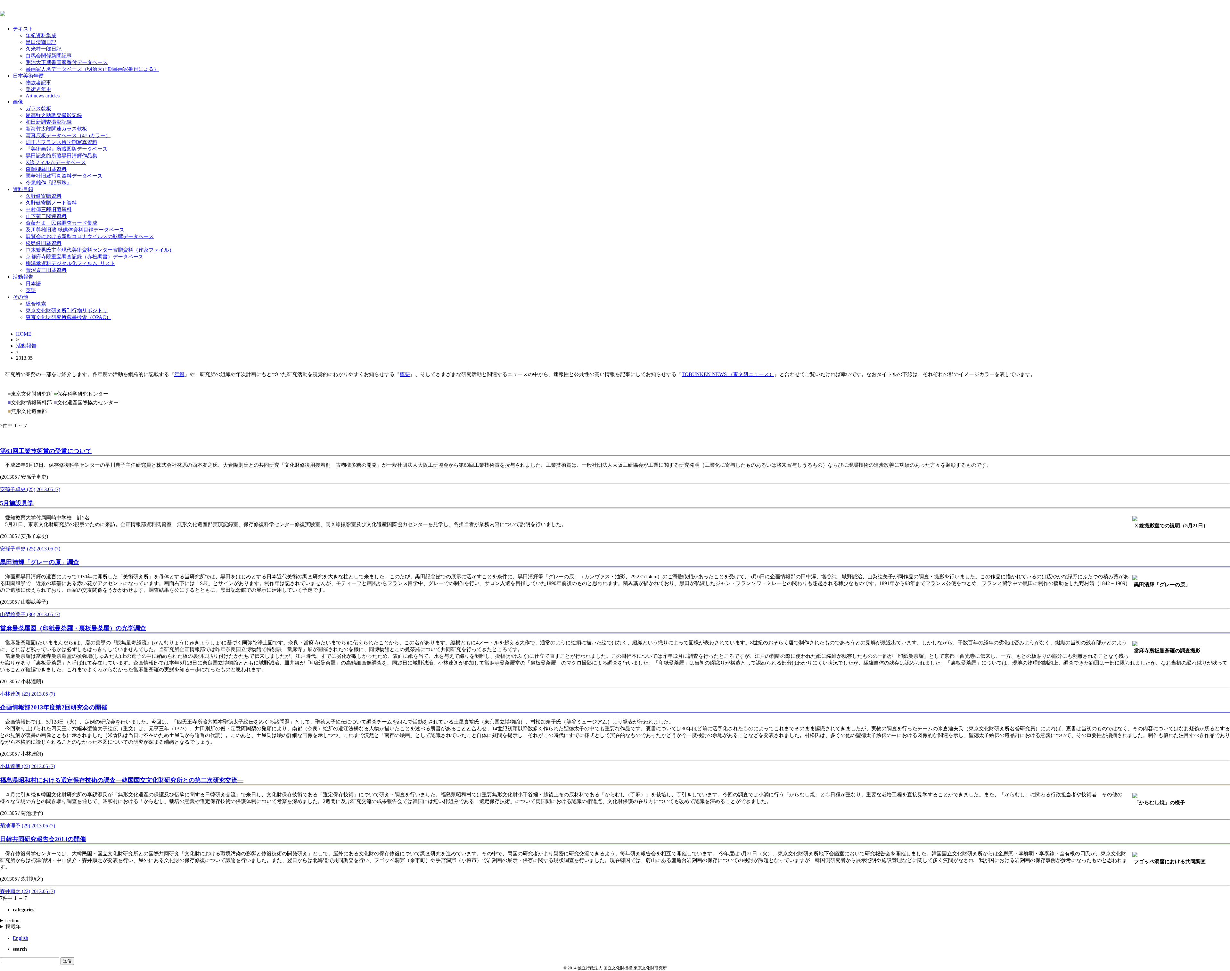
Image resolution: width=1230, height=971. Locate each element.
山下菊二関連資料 (46, 216)
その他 (20, 297)
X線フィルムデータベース (56, 162)
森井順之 (15, 891)
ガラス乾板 (38, 108)
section (12, 920)
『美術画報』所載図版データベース (67, 149)
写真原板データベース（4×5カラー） (68, 135)
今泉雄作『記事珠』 (49, 182)
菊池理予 (15, 825)
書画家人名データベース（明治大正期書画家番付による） (92, 69)
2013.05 (48, 489)
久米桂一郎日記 (44, 49)
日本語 (33, 283)
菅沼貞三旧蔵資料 (46, 270)
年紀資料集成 (41, 35)
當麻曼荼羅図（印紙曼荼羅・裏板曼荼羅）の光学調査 (73, 628)
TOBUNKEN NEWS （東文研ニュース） (728, 374)
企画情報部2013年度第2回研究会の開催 (53, 707)
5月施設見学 (17, 503)
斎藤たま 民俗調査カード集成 (61, 223)
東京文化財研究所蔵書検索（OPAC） (68, 317)
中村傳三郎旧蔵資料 (49, 209)
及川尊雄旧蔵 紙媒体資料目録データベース (75, 229)
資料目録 (23, 189)
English (20, 938)
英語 (31, 290)
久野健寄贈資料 (44, 196)
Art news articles (43, 95)
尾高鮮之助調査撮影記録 (54, 115)
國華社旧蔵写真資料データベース (64, 176)
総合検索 (36, 303)
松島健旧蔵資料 (44, 243)
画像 (18, 102)
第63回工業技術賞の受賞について (46, 451)
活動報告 (23, 277)
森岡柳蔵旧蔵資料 (46, 169)
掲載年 (13, 926)
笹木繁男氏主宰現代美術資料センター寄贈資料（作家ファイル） (100, 250)
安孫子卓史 (17, 489)
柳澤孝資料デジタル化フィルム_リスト (70, 263)
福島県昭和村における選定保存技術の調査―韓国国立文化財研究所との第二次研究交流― (121, 780)
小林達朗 (15, 694)
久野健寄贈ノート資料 (51, 202)
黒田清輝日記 (41, 42)
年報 (179, 374)
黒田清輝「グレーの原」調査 (39, 562)
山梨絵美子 (17, 614)
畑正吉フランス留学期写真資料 (61, 142)
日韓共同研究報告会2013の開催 (43, 839)
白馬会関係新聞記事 (49, 55)
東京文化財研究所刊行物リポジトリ (67, 310)
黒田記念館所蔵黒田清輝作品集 (61, 155)
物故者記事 (38, 82)
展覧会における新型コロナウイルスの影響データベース (90, 236)
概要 (405, 374)
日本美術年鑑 (28, 76)
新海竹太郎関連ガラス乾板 (56, 128)
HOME (23, 334)
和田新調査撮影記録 (49, 122)
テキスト (23, 28)
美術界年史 (38, 89)
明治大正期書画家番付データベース (67, 62)
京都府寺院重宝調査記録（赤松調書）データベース (85, 256)
